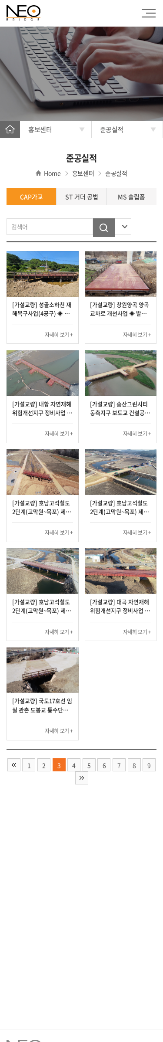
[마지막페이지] (81, 777)
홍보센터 (40, 129)
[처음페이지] (13, 764)
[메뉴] (150, 13)
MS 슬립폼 (131, 196)
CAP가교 (31, 196)
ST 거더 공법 (81, 196)
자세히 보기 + (59, 335)
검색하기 (104, 227)
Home (10, 129)
